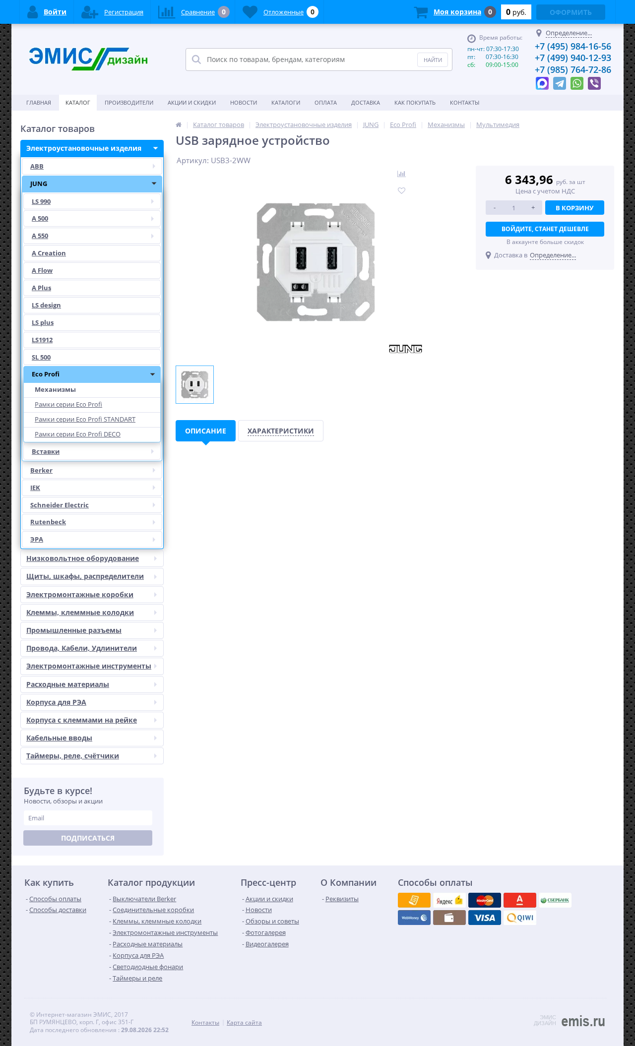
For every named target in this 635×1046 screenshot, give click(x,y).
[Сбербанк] (449, 917)
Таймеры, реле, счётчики (72, 755)
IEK (35, 487)
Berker (41, 470)
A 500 (40, 218)
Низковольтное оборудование (82, 558)
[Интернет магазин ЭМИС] (179, 124)
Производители (129, 102)
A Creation (49, 252)
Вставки (46, 451)
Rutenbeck (48, 521)
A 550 (40, 235)
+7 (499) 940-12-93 (573, 57)
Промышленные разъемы (74, 630)
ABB (37, 166)
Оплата (326, 102)
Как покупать (415, 102)
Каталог (77, 102)
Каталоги (285, 102)
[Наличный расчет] (484, 917)
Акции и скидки (192, 102)
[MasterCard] (449, 900)
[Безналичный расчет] (520, 917)
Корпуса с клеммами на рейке (81, 720)
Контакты (464, 102)
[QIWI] (555, 900)
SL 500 (41, 357)
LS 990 (41, 201)
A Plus (41, 287)
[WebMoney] (484, 900)
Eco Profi (46, 373)
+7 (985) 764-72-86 (573, 69)
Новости (243, 102)
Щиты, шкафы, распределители (85, 576)
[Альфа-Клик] (414, 917)
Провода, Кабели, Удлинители (81, 648)
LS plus (43, 322)
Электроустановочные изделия (83, 148)
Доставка (365, 102)
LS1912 (42, 339)
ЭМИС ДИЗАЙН (545, 1020)
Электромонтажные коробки (79, 594)
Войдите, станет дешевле (545, 229)
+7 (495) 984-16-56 (573, 46)
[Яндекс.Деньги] (520, 900)
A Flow (42, 270)
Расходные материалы (67, 684)
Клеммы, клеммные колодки (80, 612)
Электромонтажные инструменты (88, 666)
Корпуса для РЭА (56, 702)
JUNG (38, 183)
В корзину (574, 207)
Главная (38, 102)
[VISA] (414, 900)
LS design (46, 305)
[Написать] (542, 80)
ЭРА (36, 539)
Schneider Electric (59, 504)
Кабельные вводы (59, 737)
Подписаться (88, 838)
